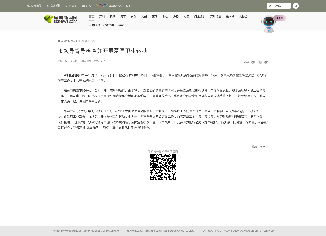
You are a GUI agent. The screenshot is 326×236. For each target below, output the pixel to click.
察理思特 (95, 25)
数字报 (230, 16)
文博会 (243, 16)
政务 (93, 41)
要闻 (121, 25)
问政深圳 (109, 25)
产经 (176, 16)
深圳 (102, 16)
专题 (186, 16)
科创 (133, 16)
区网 (154, 16)
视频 (112, 16)
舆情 (165, 16)
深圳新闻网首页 (69, 41)
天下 (123, 16)
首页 (92, 16)
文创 (144, 16)
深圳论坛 (215, 16)
